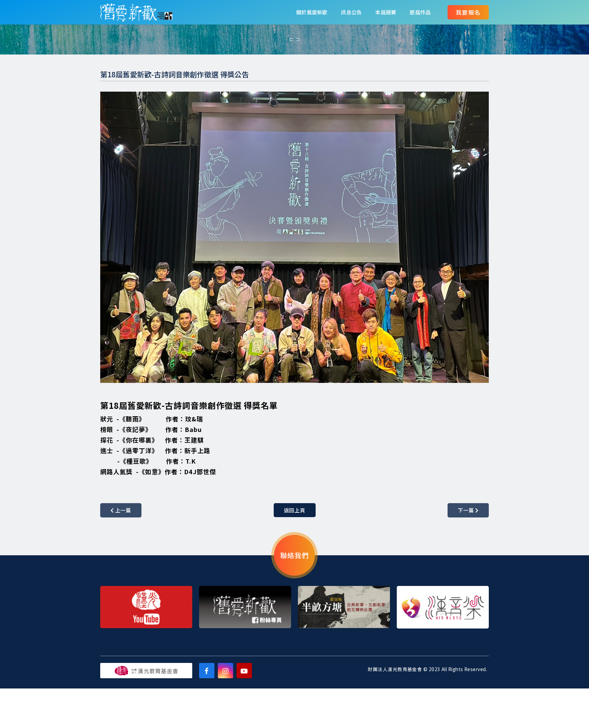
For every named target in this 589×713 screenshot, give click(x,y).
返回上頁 (294, 510)
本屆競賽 (385, 12)
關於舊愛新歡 (311, 12)
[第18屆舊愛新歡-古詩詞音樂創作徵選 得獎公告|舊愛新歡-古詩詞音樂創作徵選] (136, 12)
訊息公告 (351, 12)
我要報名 (468, 12)
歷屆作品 (420, 12)
